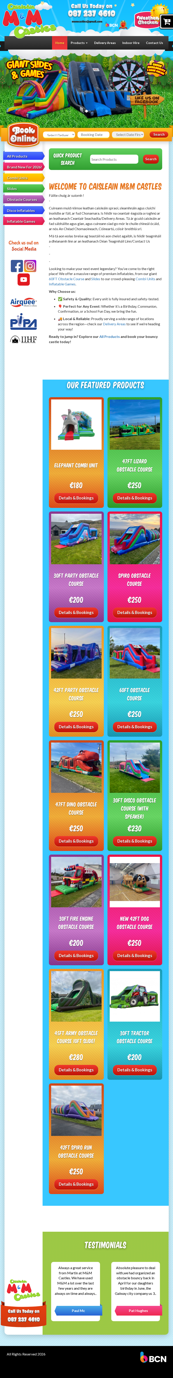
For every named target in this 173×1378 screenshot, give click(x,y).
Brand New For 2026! (24, 167)
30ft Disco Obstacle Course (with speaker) (134, 808)
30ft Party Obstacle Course (76, 579)
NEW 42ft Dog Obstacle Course (135, 923)
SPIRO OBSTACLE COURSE (134, 579)
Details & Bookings (76, 497)
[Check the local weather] (151, 15)
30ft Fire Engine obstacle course (76, 923)
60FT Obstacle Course (66, 279)
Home (59, 43)
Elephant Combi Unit (76, 465)
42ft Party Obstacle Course (76, 694)
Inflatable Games (21, 221)
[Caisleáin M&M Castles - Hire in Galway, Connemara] (29, 21)
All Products (17, 156)
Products (78, 43)
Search (159, 134)
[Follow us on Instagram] (30, 266)
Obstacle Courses (22, 199)
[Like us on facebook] (147, 107)
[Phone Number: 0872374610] (91, 13)
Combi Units (17, 178)
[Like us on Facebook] (17, 266)
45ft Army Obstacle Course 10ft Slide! (76, 1037)
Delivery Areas (105, 43)
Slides (12, 188)
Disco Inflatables (21, 210)
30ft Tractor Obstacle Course (135, 1037)
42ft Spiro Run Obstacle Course (76, 1151)
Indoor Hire (130, 43)
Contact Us (154, 43)
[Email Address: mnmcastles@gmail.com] (87, 21)
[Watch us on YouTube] (24, 279)
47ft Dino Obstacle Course (76, 808)
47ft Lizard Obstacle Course (135, 465)
